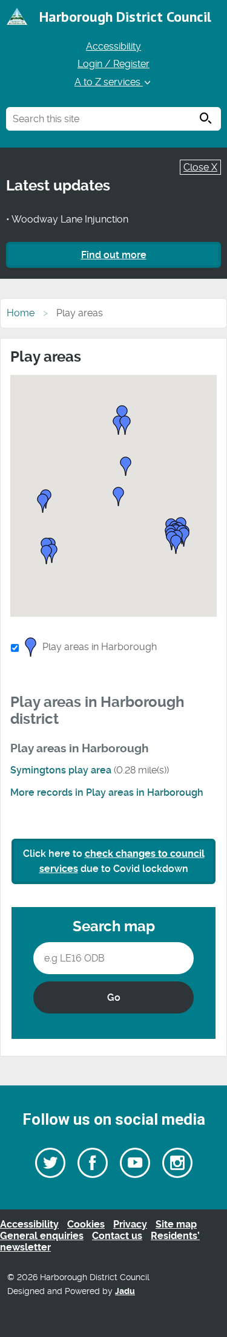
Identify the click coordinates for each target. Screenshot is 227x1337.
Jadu (125, 1291)
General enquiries (42, 1235)
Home (21, 313)
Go (113, 997)
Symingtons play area (60, 770)
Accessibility (113, 46)
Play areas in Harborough (99, 646)
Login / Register (113, 64)
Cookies (86, 1224)
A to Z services (108, 82)
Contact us (117, 1235)
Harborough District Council (125, 16)
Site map (176, 1224)
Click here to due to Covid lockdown (114, 861)
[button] (126, 467)
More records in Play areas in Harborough (106, 792)
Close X (200, 167)
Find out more (113, 255)
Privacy (130, 1224)
